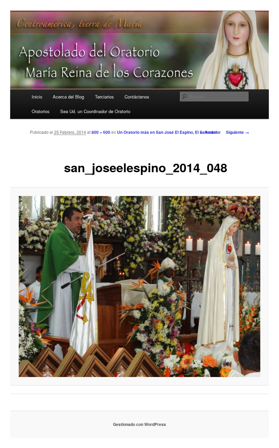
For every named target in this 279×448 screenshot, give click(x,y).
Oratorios (41, 111)
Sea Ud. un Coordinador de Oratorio (95, 111)
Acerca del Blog (68, 96)
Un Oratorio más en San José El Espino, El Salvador (167, 132)
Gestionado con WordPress (139, 424)
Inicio (37, 96)
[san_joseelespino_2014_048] (139, 286)
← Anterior (210, 132)
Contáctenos (137, 96)
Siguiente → (237, 132)
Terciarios (104, 96)
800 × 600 (101, 132)
